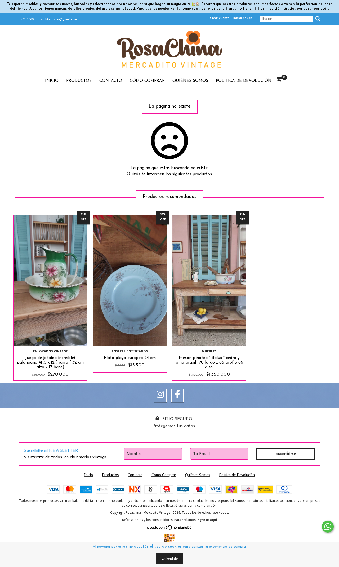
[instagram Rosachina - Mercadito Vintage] (160, 395)
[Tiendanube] (169, 528)
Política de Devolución (243, 81)
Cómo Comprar (147, 81)
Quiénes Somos (190, 81)
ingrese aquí (207, 520)
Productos (79, 81)
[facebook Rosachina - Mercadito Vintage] (177, 395)
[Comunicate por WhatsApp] (328, 527)
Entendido (169, 559)
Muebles (209, 351)
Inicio (52, 81)
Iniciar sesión (242, 18)
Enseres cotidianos (130, 351)
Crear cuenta (219, 18)
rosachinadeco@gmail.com (57, 19)
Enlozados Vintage (50, 351)
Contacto (110, 81)
